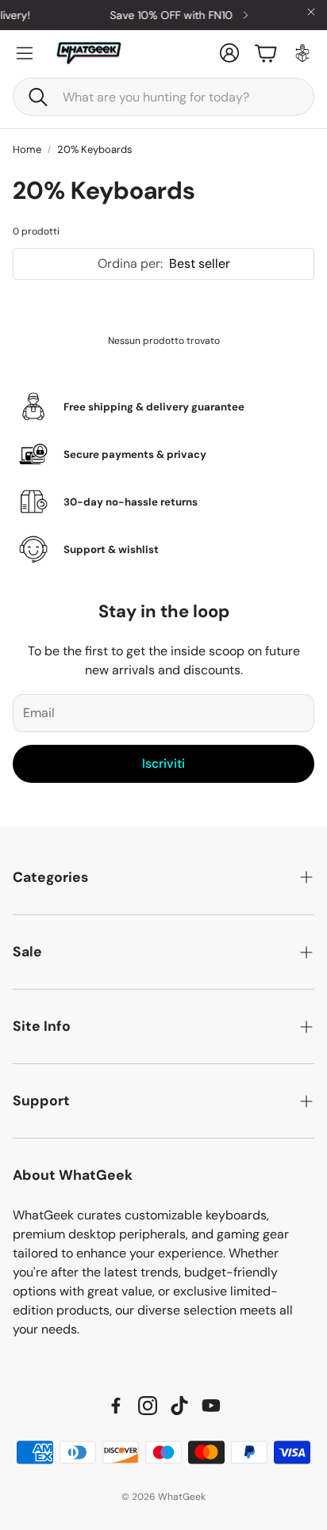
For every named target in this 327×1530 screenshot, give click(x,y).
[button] (163, 96)
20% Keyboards (95, 149)
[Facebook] (115, 1405)
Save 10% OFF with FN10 (166, 15)
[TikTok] (179, 1405)
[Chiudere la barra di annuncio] (311, 12)
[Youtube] (211, 1405)
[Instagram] (147, 1405)
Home (27, 149)
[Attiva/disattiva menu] (25, 53)
